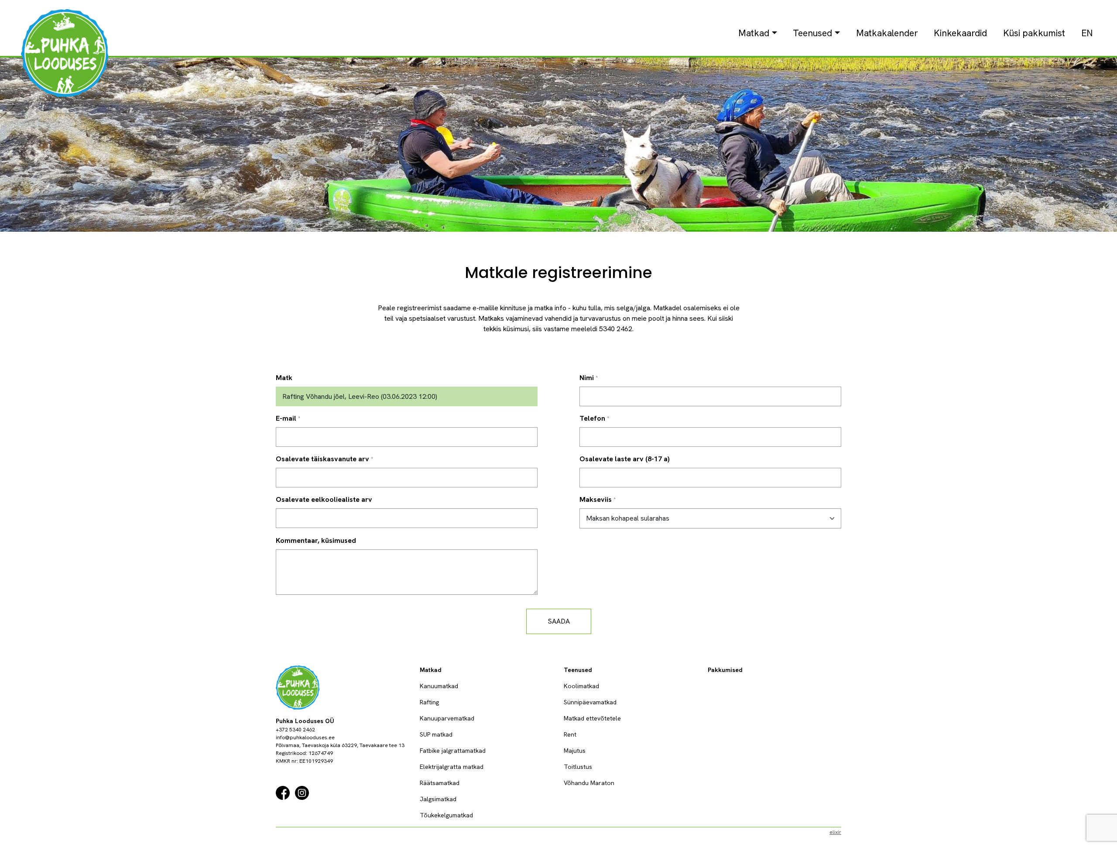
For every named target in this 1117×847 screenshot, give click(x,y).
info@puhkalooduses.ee (305, 737)
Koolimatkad (581, 686)
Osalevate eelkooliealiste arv (324, 499)
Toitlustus (578, 767)
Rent (570, 734)
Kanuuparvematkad (447, 718)
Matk (284, 377)
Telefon (592, 418)
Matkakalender (887, 33)
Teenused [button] (812, 33)
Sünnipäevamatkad (590, 702)
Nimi (586, 377)
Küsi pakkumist (1034, 33)
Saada (559, 621)
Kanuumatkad (439, 686)
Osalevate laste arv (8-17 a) (624, 458)
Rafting (429, 702)
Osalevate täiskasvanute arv (322, 458)
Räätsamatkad (439, 783)
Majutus (575, 750)
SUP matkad (436, 734)
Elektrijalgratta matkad (451, 767)
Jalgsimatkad (438, 799)
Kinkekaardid (960, 33)
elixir (835, 832)
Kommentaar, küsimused (316, 540)
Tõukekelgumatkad (446, 815)
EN (1087, 33)
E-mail (286, 418)
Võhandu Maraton (589, 783)
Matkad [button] (753, 33)
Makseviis (595, 499)
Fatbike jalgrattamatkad (453, 750)
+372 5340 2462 (295, 729)
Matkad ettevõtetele (592, 718)
